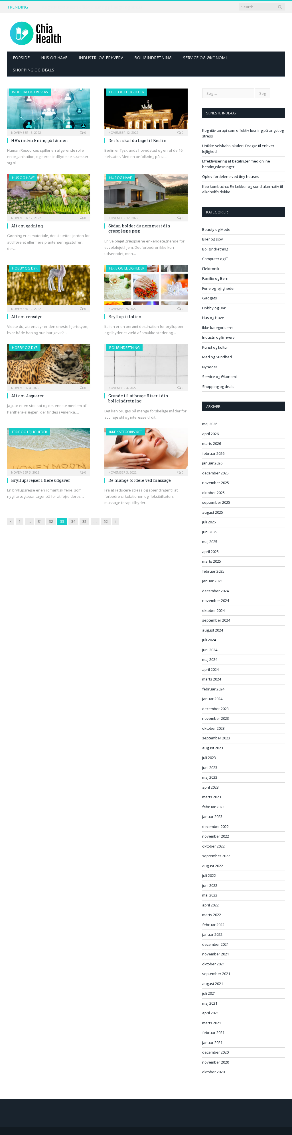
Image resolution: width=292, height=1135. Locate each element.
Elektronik (210, 268)
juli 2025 (209, 522)
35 (84, 521)
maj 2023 (209, 777)
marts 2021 (211, 1022)
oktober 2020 (213, 1071)
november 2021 (215, 954)
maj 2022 (209, 895)
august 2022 (212, 865)
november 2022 (215, 836)
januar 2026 (212, 463)
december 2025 (215, 473)
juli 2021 (209, 993)
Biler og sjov (212, 239)
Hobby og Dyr (25, 268)
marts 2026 (211, 443)
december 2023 (215, 708)
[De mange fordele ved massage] (145, 450)
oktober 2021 (213, 964)
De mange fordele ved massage (139, 480)
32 (51, 521)
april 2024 (210, 669)
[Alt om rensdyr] (48, 287)
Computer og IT (215, 258)
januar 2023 (212, 816)
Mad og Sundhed (217, 356)
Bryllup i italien (124, 316)
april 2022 (210, 905)
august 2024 (212, 630)
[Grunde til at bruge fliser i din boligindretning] (145, 366)
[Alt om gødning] (48, 196)
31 (40, 521)
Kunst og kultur (215, 347)
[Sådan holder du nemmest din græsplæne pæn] (145, 196)
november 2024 (215, 600)
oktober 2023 (213, 728)
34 (73, 521)
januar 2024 (212, 698)
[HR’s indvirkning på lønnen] (48, 110)
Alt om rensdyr (26, 316)
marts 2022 (211, 914)
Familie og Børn (215, 278)
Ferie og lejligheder (126, 92)
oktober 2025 (213, 492)
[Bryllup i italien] (145, 287)
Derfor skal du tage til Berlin (137, 140)
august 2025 (212, 512)
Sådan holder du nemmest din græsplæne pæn (139, 228)
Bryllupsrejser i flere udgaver (40, 480)
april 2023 (210, 787)
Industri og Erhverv (101, 57)
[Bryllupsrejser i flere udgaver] (48, 450)
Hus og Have (54, 57)
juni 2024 (209, 649)
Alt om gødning (27, 226)
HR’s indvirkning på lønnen (39, 140)
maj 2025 (209, 541)
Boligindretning (153, 57)
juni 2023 (209, 767)
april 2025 (210, 551)
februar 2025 (213, 571)
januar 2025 (212, 580)
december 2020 (215, 1052)
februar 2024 (213, 689)
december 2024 (215, 590)
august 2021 (212, 983)
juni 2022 (209, 885)
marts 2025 (211, 561)
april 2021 (210, 1012)
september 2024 (216, 620)
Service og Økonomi (205, 57)
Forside (21, 57)
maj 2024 (209, 659)
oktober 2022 (213, 846)
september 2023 (216, 738)
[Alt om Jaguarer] (48, 366)
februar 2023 (213, 806)
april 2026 (210, 433)
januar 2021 (212, 1042)
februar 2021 (213, 1032)
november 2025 (215, 482)
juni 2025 (209, 531)
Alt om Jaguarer (27, 395)
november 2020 (215, 1062)
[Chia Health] (35, 32)
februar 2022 (213, 924)
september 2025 (216, 502)
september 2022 (216, 855)
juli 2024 (209, 639)
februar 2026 (213, 453)
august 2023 (212, 748)
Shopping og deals (33, 70)
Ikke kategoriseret (125, 431)
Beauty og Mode (216, 229)
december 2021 (215, 944)
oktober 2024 (213, 610)
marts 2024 (211, 679)
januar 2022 (212, 934)
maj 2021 (209, 1003)
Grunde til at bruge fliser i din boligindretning (138, 398)
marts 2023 (211, 796)
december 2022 (215, 826)
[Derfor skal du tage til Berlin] (145, 110)
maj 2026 (209, 423)
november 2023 (215, 718)
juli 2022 (209, 875)
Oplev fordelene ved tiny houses (230, 176)
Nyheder (209, 366)
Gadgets (209, 298)
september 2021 (216, 973)
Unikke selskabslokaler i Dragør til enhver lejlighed (88, 7)
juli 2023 (209, 757)
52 (106, 521)
